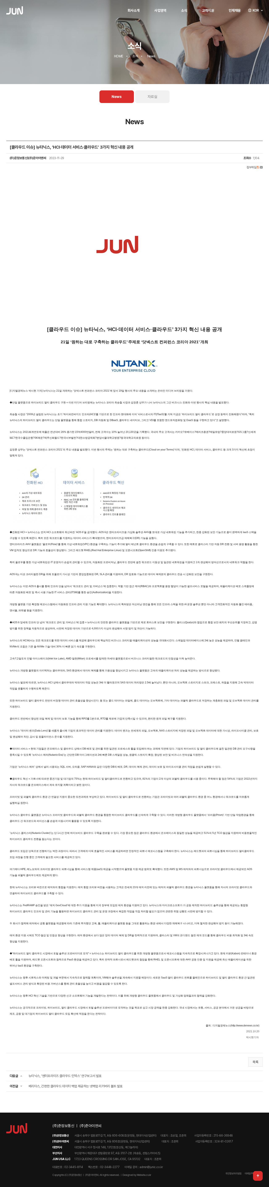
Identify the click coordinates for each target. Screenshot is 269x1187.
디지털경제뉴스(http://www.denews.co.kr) (236, 1025)
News (117, 96)
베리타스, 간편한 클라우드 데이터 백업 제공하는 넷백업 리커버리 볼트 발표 (76, 1086)
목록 (255, 1062)
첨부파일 (253, 167)
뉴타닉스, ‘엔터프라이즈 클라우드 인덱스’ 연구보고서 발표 (65, 1076)
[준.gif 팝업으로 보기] (118, 176)
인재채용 (235, 10)
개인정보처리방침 (233, 1173)
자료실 (152, 96)
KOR (256, 10)
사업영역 (160, 10)
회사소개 (134, 10)
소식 (184, 10)
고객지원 (208, 10)
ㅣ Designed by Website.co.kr (135, 1175)
